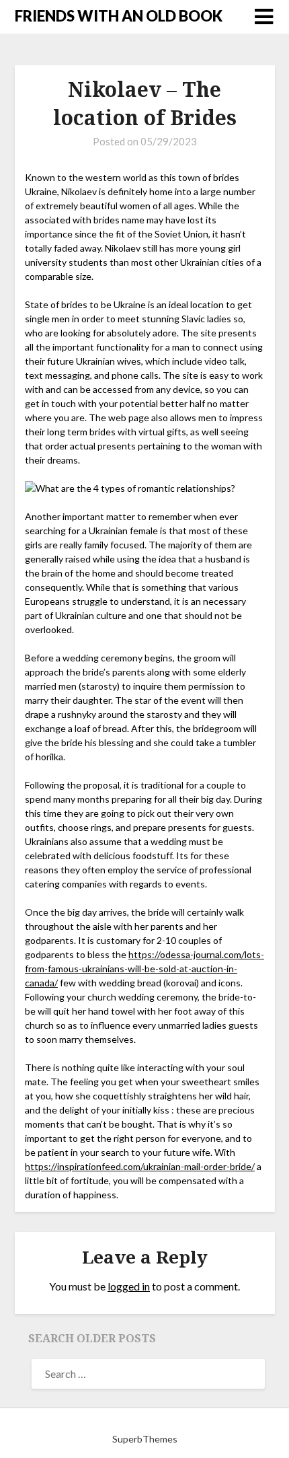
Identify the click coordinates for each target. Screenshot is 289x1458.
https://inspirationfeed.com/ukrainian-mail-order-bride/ (140, 1166)
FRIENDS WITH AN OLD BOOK (118, 16)
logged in (129, 1286)
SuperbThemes (144, 1439)
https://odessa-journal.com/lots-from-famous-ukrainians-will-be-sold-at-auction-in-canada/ (144, 968)
